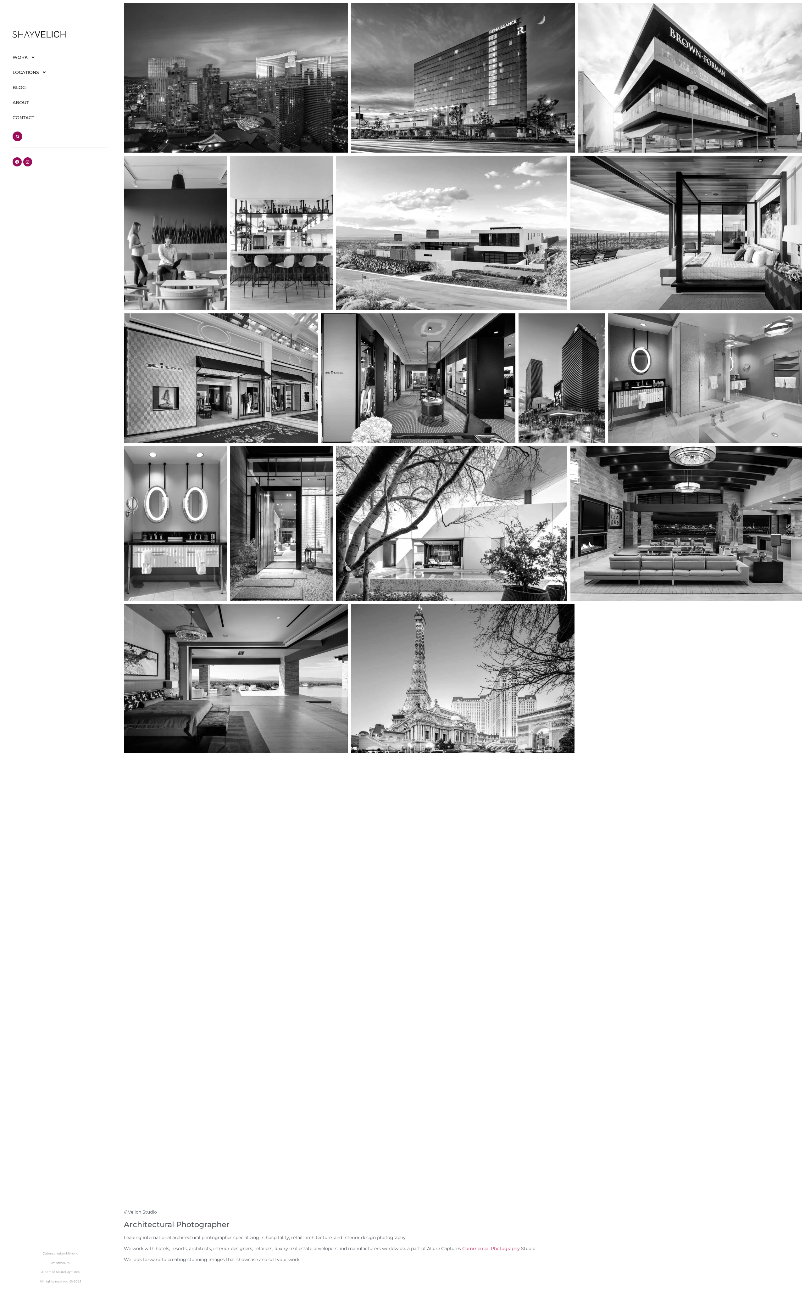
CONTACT (23, 118)
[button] (17, 136)
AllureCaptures (68, 1272)
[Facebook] (17, 161)
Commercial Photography (491, 1248)
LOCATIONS (26, 72)
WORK (20, 57)
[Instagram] (27, 161)
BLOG (19, 87)
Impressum (60, 1263)
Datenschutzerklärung (60, 1253)
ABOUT (21, 102)
